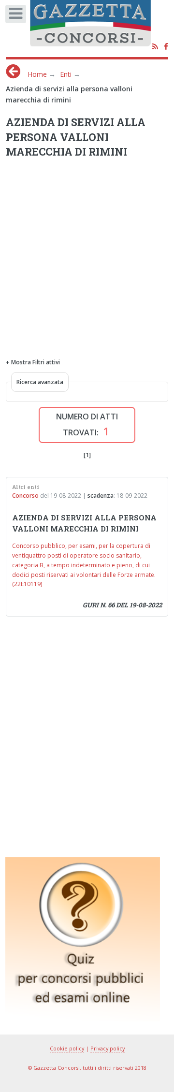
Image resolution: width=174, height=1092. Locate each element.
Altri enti (25, 487)
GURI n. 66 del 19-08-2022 (122, 605)
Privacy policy (107, 1048)
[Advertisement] (87, 251)
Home (37, 74)
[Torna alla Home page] (96, 27)
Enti (66, 74)
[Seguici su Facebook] (166, 47)
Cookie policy (67, 1048)
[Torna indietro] (13, 71)
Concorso (25, 495)
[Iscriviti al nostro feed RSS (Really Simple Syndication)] (155, 47)
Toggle (19, 16)
